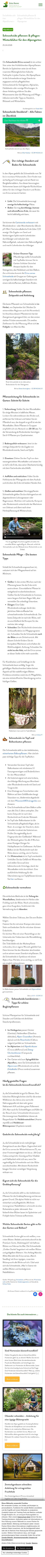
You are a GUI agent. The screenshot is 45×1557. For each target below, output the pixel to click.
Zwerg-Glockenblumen (21, 1051)
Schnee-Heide (7, 1284)
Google (28, 1543)
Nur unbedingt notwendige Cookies (15, 1553)
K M (33, 996)
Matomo (34, 1543)
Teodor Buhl (39, 109)
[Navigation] (40, 4)
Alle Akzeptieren (8, 1548)
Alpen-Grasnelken (24, 1036)
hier (12, 879)
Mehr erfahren (12, 1379)
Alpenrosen (12, 1065)
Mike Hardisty (26, 153)
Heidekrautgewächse (23, 1282)
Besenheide (25, 1039)
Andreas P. (39, 735)
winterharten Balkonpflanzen (15, 753)
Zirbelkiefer (12, 1069)
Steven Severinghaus (24, 388)
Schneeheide (19, 1280)
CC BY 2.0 (39, 996)
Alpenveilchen (36, 989)
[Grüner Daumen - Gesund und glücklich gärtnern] (12, 4)
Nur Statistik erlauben (24, 1548)
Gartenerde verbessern (25, 222)
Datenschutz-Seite (24, 1517)
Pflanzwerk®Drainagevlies (26, 800)
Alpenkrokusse (30, 1046)
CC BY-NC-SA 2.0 (37, 153)
